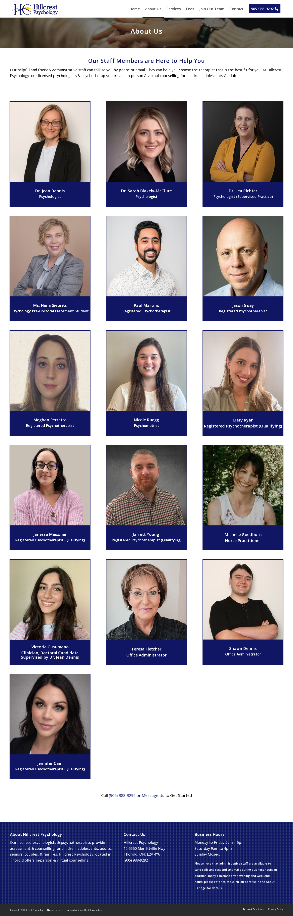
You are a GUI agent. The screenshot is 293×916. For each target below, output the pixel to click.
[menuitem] (135, 9)
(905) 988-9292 (122, 795)
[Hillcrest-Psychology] (35, 10)
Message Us (153, 795)
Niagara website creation (60, 909)
